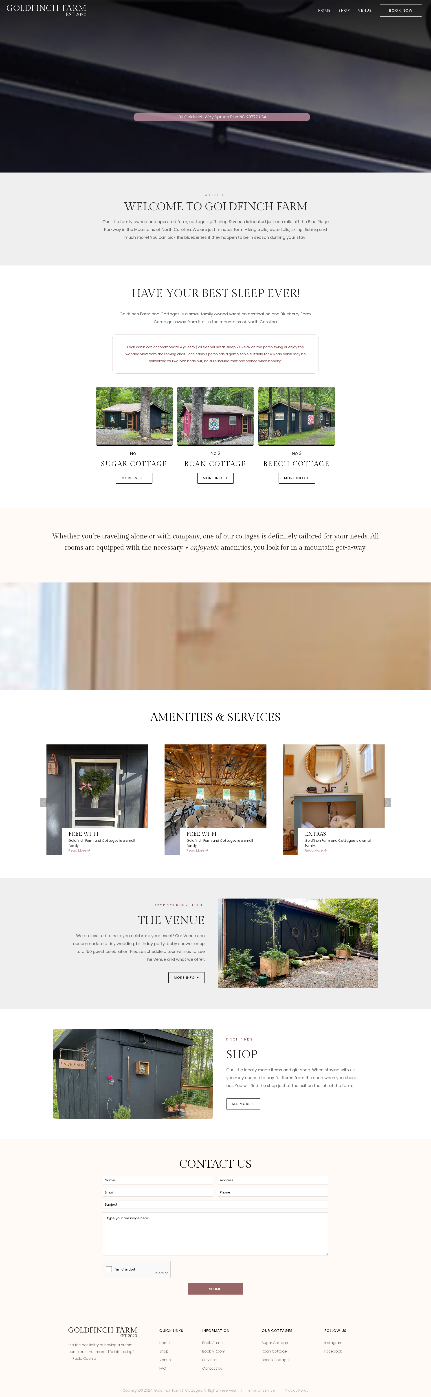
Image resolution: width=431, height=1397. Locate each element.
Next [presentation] (387, 803)
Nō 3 (296, 453)
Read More (77, 850)
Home (324, 10)
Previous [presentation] (44, 803)
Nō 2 (215, 453)
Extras (315, 834)
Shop (344, 10)
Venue (365, 10)
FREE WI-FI (83, 834)
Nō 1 (134, 453)
